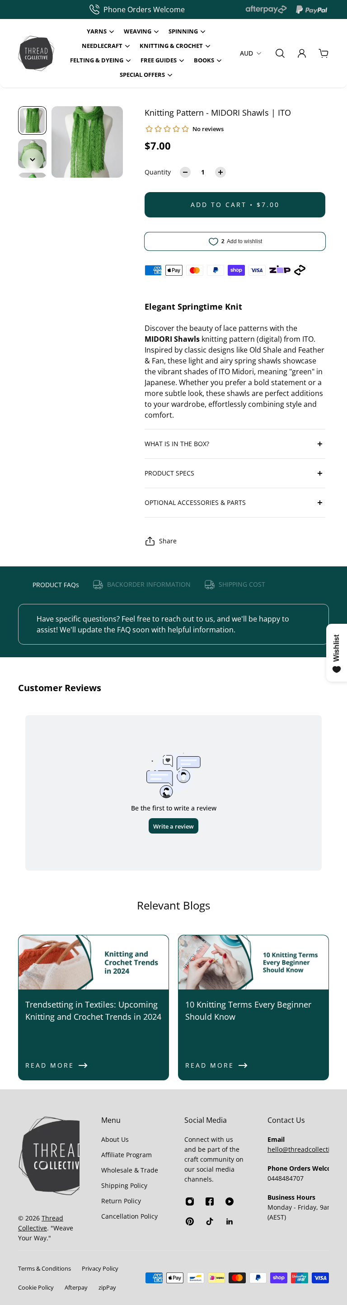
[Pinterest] (190, 1221)
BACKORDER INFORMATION (149, 584)
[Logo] (36, 53)
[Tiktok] (210, 1221)
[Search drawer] (280, 53)
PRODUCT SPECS (169, 473)
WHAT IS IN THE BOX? (177, 443)
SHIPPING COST (242, 584)
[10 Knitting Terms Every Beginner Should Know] (253, 1007)
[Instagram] (190, 1201)
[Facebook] (210, 1201)
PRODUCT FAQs (56, 584)
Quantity (158, 172)
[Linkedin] (229, 1221)
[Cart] (323, 53)
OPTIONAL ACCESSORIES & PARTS (195, 502)
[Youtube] (229, 1201)
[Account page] (302, 53)
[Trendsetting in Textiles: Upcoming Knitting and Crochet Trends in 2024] (94, 1007)
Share (168, 541)
